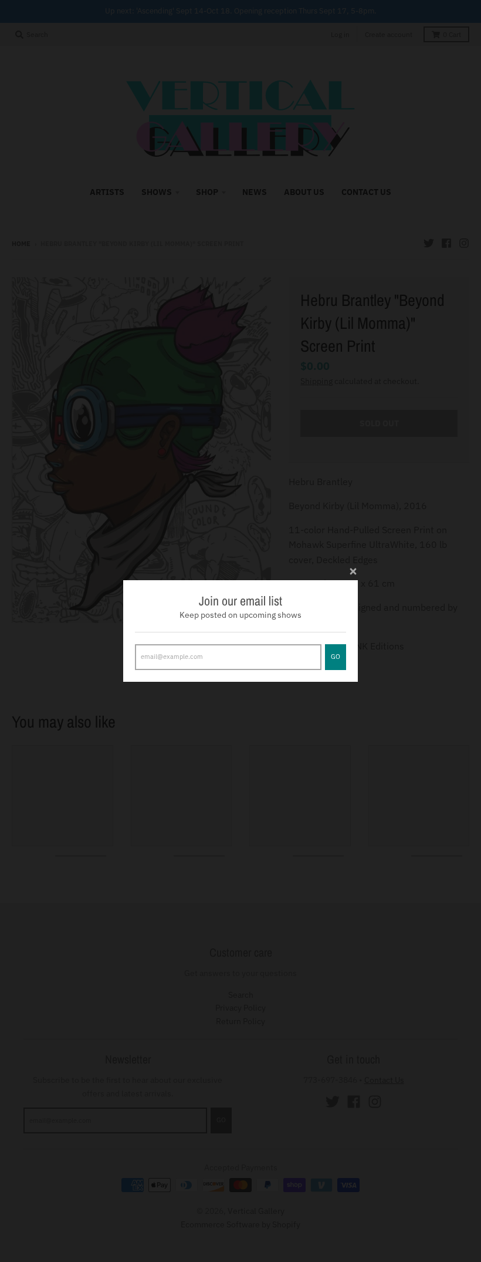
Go (335, 656)
